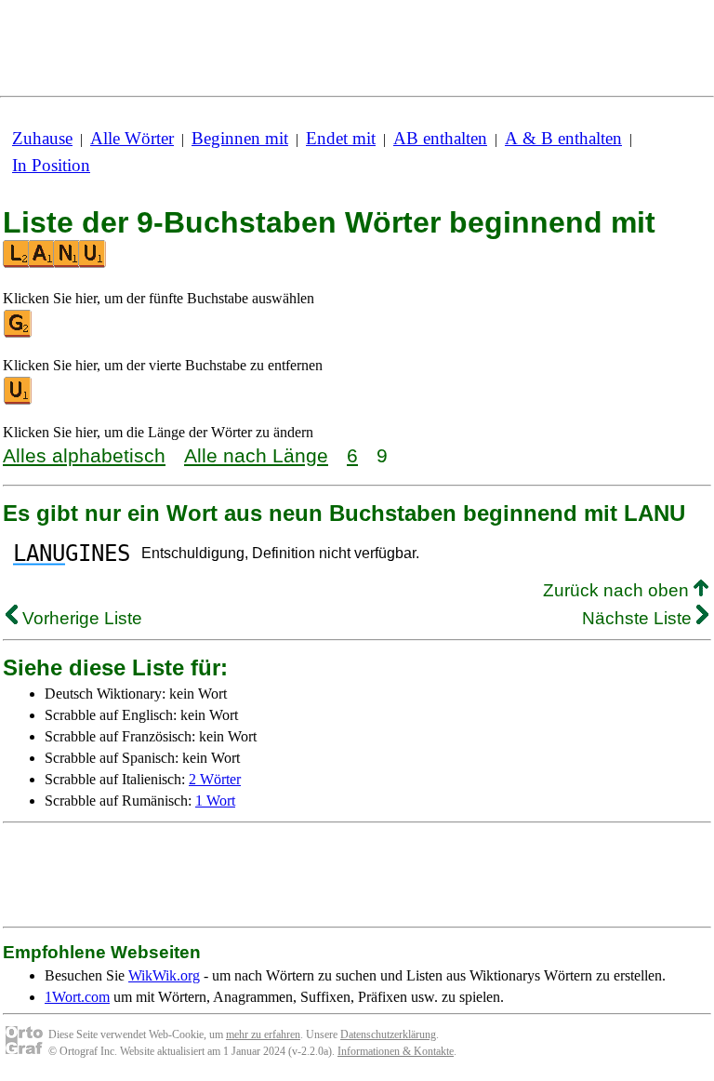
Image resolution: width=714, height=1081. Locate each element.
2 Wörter (215, 779)
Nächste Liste (639, 618)
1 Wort (215, 800)
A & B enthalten (563, 138)
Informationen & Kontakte (395, 1051)
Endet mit (341, 138)
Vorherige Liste (80, 618)
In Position (51, 165)
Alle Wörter (132, 138)
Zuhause (42, 138)
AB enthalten (440, 138)
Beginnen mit (240, 138)
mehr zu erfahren (263, 1034)
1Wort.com (77, 997)
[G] (18, 333)
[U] (18, 400)
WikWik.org (164, 975)
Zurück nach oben (618, 590)
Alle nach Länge (256, 455)
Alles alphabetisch (84, 455)
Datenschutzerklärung (388, 1034)
